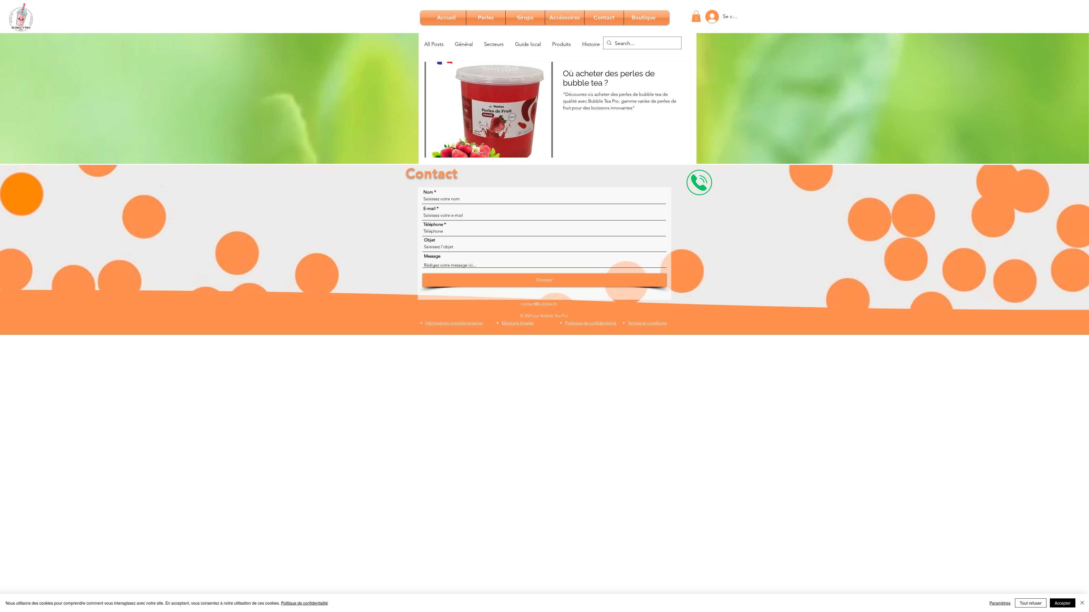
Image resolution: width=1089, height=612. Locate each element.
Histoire (591, 44)
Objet (429, 240)
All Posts (434, 44)
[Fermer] (1082, 602)
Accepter (1063, 603)
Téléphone (433, 224)
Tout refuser (1031, 603)
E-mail (429, 208)
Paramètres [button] (999, 603)
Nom (428, 192)
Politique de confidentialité (304, 603)
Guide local (528, 44)
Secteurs (494, 44)
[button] (696, 16)
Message (432, 256)
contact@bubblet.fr (539, 304)
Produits (561, 44)
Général (464, 44)
